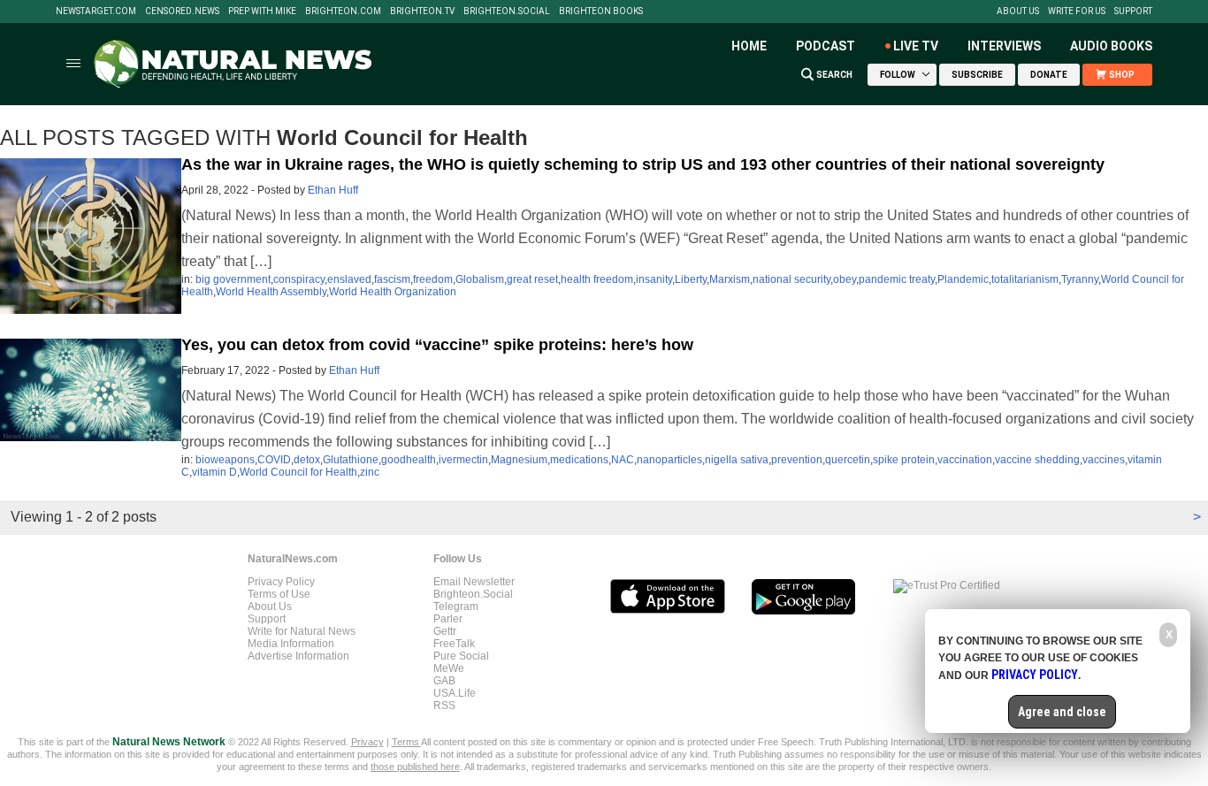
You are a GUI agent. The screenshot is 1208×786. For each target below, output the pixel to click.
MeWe (448, 668)
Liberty (691, 279)
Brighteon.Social (506, 11)
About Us (1018, 11)
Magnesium (519, 460)
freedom (433, 279)
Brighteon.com (343, 11)
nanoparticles (669, 460)
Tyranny (1079, 279)
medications (579, 460)
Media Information (291, 643)
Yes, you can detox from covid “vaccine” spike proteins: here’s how (437, 345)
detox (307, 460)
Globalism (479, 279)
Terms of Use (279, 594)
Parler (448, 619)
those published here (415, 766)
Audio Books (1111, 46)
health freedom (597, 279)
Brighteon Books (601, 11)
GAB (444, 681)
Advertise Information (298, 656)
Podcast (825, 46)
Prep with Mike (262, 11)
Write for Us (1076, 11)
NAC (622, 460)
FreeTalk (454, 643)
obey (844, 279)
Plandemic (963, 279)
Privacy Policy (281, 582)
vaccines (1103, 460)
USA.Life (454, 693)
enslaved (349, 279)
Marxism (729, 279)
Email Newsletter (474, 582)
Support (1133, 11)
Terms (406, 741)
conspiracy (299, 279)
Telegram (455, 606)
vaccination (964, 460)
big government (233, 279)
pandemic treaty (897, 279)
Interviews (1004, 46)
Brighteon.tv (422, 11)
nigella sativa (736, 460)
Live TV (915, 46)
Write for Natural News (302, 631)
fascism (392, 279)
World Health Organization (392, 292)
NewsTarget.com (96, 11)
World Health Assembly (271, 292)
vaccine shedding (1037, 460)
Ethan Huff (333, 190)
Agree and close (1062, 712)
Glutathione (350, 460)
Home (749, 46)
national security (791, 279)
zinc (369, 472)
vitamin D (214, 472)
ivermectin (463, 460)
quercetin (847, 460)
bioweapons (225, 460)
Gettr (444, 631)
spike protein (904, 460)
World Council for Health (298, 472)
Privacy (367, 741)
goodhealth (408, 460)
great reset (532, 279)
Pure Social (461, 656)
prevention (796, 460)
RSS (444, 705)
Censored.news (182, 11)
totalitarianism (1025, 279)
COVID (274, 460)
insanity (654, 279)
